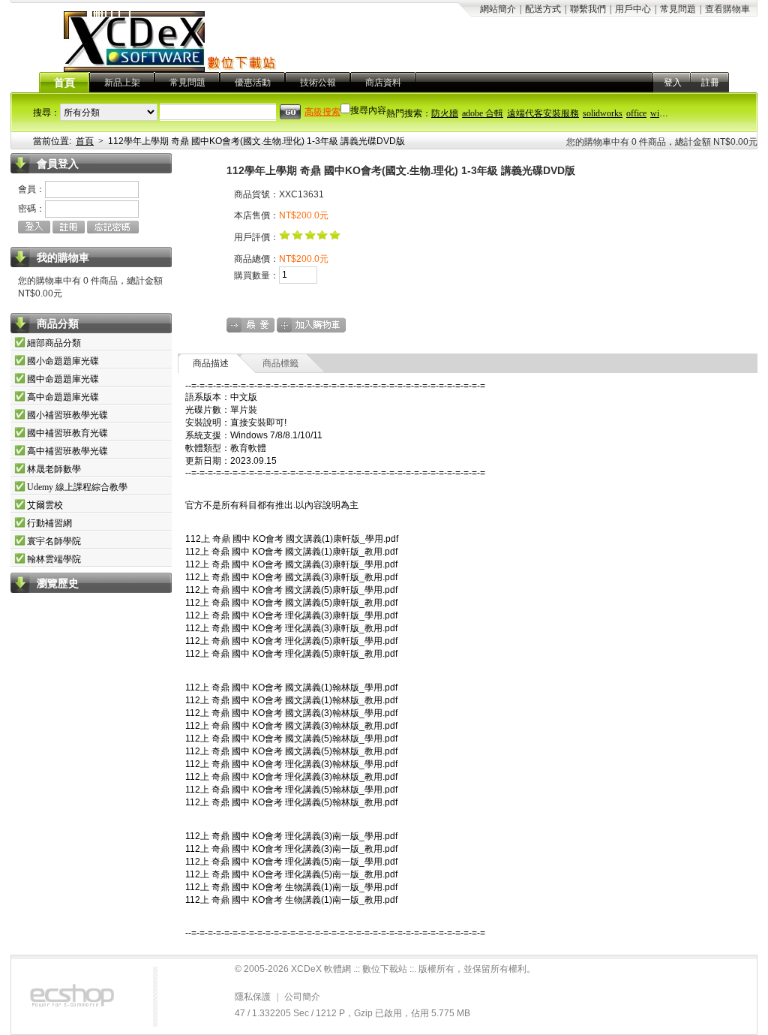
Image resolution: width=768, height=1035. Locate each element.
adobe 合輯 (482, 113)
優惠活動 (253, 82)
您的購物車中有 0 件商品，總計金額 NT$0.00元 (662, 142)
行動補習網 (49, 523)
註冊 (710, 82)
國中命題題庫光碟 (63, 379)
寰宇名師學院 (54, 541)
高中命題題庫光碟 (63, 397)
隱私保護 (253, 996)
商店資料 (383, 82)
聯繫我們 (588, 9)
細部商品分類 (54, 343)
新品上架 (122, 82)
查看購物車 (727, 9)
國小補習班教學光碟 (67, 415)
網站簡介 (498, 9)
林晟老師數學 (54, 469)
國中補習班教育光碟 (67, 433)
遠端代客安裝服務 (543, 113)
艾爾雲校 (45, 505)
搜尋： (46, 112)
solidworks (602, 113)
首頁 (64, 83)
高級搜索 (322, 112)
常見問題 (678, 9)
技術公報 (318, 82)
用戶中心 (633, 9)
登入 (673, 82)
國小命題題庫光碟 (63, 361)
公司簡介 (302, 996)
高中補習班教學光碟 (67, 451)
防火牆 (444, 113)
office (636, 113)
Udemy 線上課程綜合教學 (77, 487)
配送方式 (543, 9)
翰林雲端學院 (54, 559)
